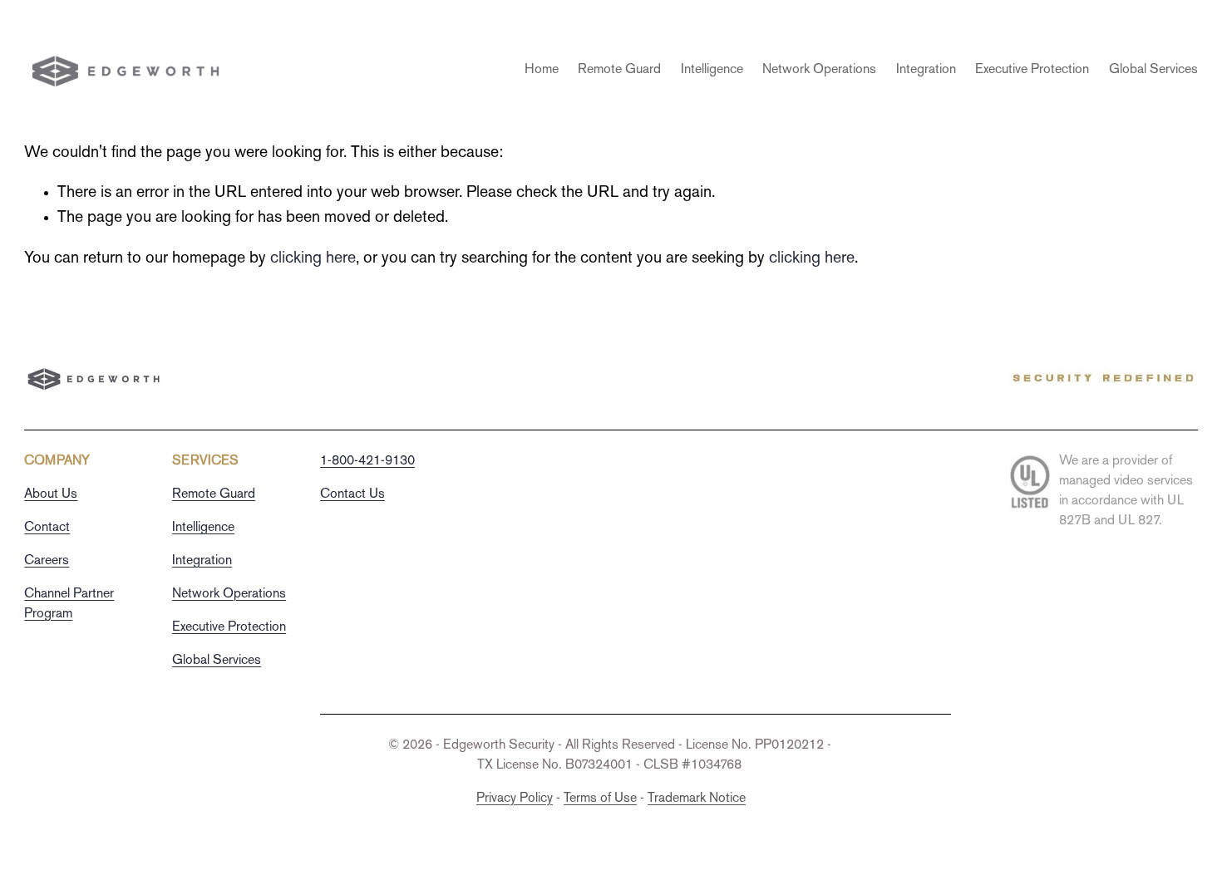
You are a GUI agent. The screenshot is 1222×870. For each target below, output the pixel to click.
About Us (50, 495)
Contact (47, 528)
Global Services (1153, 70)
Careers (46, 561)
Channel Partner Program (69, 604)
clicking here (313, 258)
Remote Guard (619, 70)
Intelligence (712, 70)
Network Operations (819, 70)
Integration (926, 70)
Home (542, 70)
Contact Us (352, 495)
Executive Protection (1032, 70)
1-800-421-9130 (367, 461)
